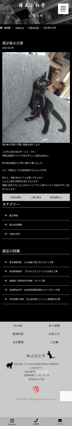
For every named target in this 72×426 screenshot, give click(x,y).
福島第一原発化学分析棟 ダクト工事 (27, 280)
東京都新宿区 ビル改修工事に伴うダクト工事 (31, 262)
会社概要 (18, 342)
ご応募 (54, 342)
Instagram (12, 424)
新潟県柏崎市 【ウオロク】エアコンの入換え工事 (33, 271)
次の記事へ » (56, 197)
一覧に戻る (36, 197)
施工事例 (13, 215)
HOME (7, 28)
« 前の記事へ (16, 197)
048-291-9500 (42, 371)
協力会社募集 (15, 224)
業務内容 (18, 334)
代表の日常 (33, 28)
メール (60, 424)
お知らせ (19, 28)
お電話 (36, 424)
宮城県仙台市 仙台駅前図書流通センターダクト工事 (34, 290)
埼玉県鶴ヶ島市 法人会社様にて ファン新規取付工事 (34, 299)
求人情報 (54, 326)
